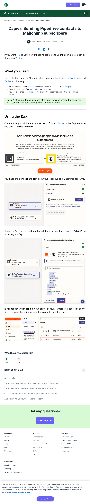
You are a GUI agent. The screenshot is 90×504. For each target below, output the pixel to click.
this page (33, 92)
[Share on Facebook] (39, 49)
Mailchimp (75, 78)
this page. (69, 86)
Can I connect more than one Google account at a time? (30, 393)
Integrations (22, 20)
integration (34, 89)
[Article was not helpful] (19, 359)
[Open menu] (84, 5)
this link (60, 123)
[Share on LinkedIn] (44, 49)
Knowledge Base (10, 20)
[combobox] (52, 13)
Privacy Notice (24, 492)
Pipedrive (64, 78)
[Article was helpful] (6, 359)
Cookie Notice (11, 492)
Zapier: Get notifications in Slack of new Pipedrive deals (30, 388)
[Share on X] (48, 49)
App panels (9, 378)
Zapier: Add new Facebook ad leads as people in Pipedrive (31, 383)
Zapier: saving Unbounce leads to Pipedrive (24, 399)
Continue (45, 499)
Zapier (30, 20)
